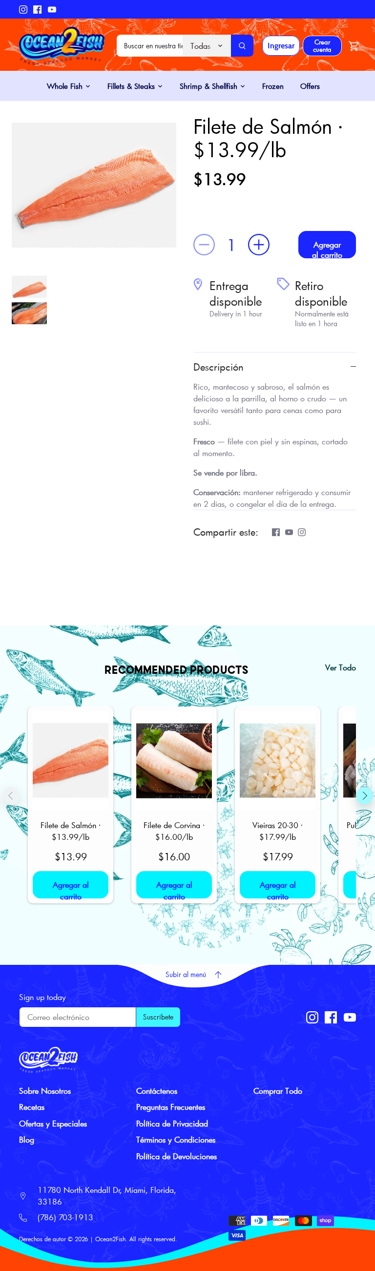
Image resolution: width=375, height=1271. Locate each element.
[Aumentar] (259, 244)
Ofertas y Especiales (53, 1123)
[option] (29, 284)
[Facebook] (37, 9)
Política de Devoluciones (176, 1156)
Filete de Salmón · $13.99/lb (71, 831)
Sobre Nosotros (45, 1090)
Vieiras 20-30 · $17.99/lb (277, 831)
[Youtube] (52, 9)
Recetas (31, 1107)
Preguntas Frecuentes (170, 1107)
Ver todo (340, 667)
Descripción (218, 366)
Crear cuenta (322, 46)
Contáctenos (156, 1090)
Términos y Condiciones (175, 1139)
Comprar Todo (277, 1090)
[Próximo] (364, 795)
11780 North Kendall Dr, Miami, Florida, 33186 (107, 1196)
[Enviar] (242, 46)
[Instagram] (23, 9)
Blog (26, 1139)
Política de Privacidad (172, 1123)
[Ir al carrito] (354, 45)
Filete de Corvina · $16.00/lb (174, 831)
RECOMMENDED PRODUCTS (176, 669)
